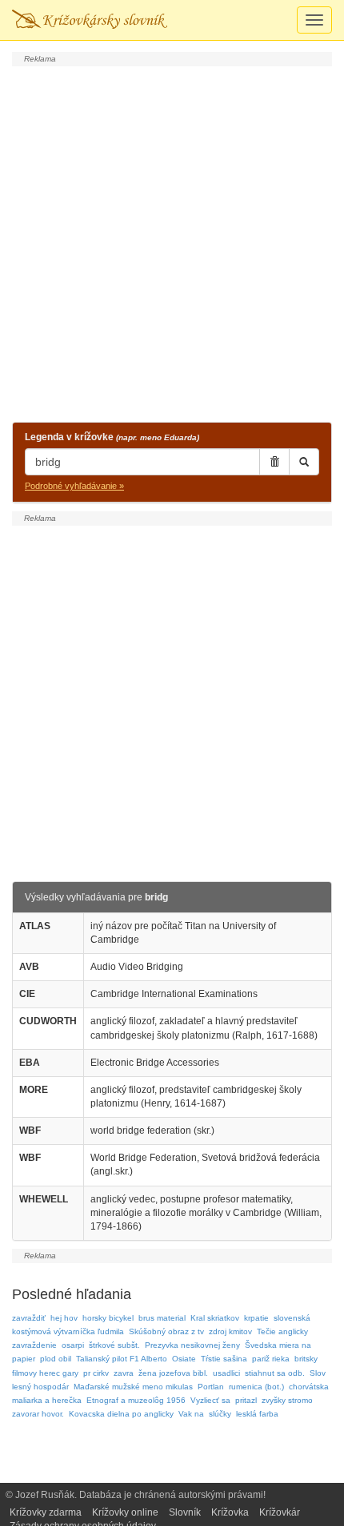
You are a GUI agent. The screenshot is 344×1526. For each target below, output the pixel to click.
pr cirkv (96, 1373)
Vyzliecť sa (210, 1400)
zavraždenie (34, 1345)
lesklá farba (257, 1413)
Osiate (184, 1358)
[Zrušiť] (274, 461)
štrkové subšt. (114, 1345)
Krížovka (230, 1512)
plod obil (55, 1358)
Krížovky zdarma (46, 1512)
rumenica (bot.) (256, 1386)
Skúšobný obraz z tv (166, 1331)
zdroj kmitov (230, 1331)
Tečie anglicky (282, 1331)
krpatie (256, 1317)
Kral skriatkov (214, 1317)
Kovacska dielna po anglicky (121, 1413)
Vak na (191, 1413)
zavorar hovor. (38, 1413)
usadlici (226, 1373)
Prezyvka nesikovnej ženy (192, 1345)
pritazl (246, 1400)
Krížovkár (279, 1512)
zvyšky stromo (287, 1400)
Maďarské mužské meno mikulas (133, 1386)
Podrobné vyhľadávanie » (74, 486)
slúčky (220, 1413)
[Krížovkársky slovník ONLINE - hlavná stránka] (89, 20)
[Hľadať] (304, 461)
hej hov (64, 1317)
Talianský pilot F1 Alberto (121, 1358)
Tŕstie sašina (224, 1358)
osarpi (73, 1345)
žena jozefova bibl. (173, 1373)
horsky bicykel (108, 1317)
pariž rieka (271, 1358)
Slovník (185, 1512)
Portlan (211, 1386)
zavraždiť (29, 1317)
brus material (162, 1317)
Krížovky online (125, 1512)
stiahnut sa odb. (275, 1373)
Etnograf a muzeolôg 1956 (136, 1400)
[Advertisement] (172, 242)
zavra (124, 1373)
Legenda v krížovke (112, 437)
